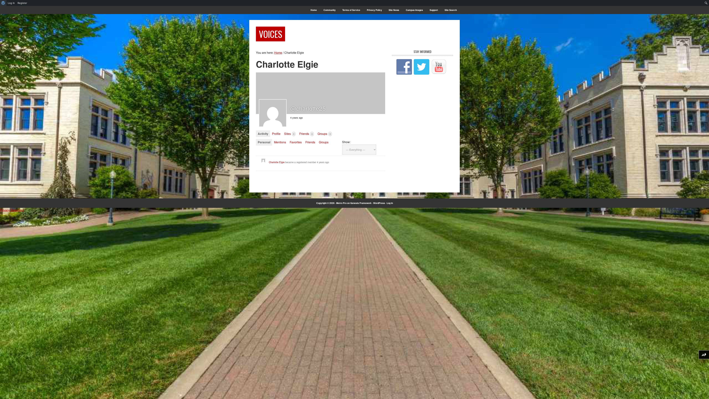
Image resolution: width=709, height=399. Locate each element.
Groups (324, 134)
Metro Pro (341, 203)
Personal (264, 142)
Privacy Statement (12, 210)
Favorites (296, 142)
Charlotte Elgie (277, 162)
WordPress (379, 203)
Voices (270, 33)
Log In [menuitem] (11, 2)
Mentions (280, 142)
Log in (390, 203)
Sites (289, 134)
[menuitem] (3, 3)
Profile (276, 134)
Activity (263, 134)
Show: (346, 142)
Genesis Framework (360, 203)
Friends (306, 134)
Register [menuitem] (22, 2)
